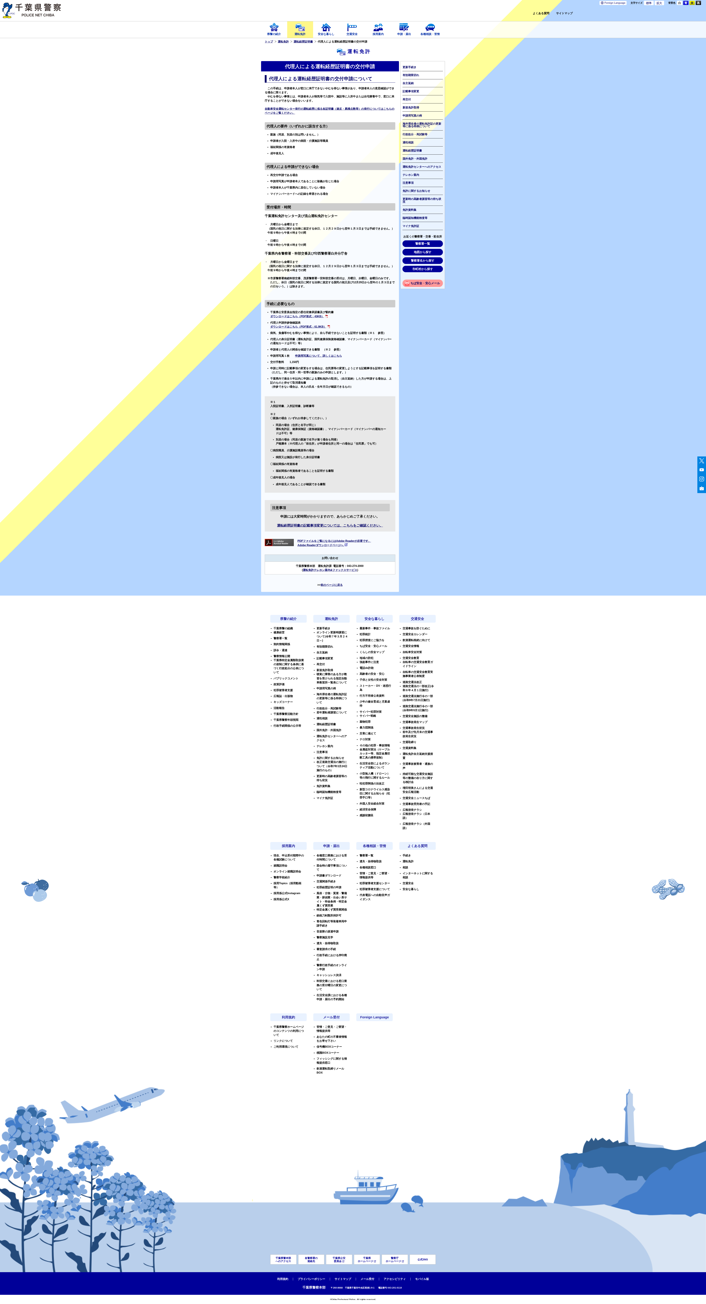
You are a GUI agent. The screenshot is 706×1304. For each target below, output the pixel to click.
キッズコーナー (283, 701)
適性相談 (408, 142)
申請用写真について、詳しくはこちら (318, 355)
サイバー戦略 (368, 715)
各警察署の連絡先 (311, 1260)
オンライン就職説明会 (287, 871)
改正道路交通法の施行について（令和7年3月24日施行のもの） (332, 766)
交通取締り (409, 742)
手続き (407, 855)
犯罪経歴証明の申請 (329, 887)
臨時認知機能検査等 (415, 217)
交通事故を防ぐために (416, 628)
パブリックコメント (286, 678)
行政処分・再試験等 (415, 134)
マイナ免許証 (411, 226)
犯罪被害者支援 (283, 690)
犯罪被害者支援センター (375, 883)
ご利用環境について (286, 1046)
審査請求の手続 (326, 949)
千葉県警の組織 (283, 628)
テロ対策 (365, 739)
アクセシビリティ (395, 1278)
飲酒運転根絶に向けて (416, 640)
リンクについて (283, 1040)
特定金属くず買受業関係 (332, 909)
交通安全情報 (411, 646)
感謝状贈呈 (366, 815)
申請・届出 (404, 34)
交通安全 (352, 34)
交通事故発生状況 (414, 727)
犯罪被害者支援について (375, 889)
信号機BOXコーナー (329, 1046)
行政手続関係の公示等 (287, 725)
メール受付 (331, 1017)
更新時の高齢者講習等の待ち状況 (422, 200)
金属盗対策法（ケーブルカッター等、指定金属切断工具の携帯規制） (375, 753)
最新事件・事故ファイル (375, 628)
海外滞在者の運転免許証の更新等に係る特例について (422, 125)
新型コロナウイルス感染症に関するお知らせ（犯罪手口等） (375, 793)
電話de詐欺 (367, 667)
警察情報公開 (282, 656)
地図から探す (423, 252)
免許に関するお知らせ (416, 190)
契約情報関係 (282, 644)
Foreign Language (374, 1017)
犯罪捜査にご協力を (372, 640)
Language (615, 2)
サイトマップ (564, 13)
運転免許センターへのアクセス (422, 166)
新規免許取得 (411, 107)
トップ (269, 41)
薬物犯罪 (365, 721)
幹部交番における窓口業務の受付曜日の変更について (332, 985)
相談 (405, 867)
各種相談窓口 (368, 867)
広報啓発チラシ (412, 809)
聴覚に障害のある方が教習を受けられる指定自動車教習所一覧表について (332, 678)
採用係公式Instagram (287, 893)
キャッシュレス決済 (329, 975)
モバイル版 (422, 1278)
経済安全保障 (368, 809)
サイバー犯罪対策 (371, 711)
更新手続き (409, 67)
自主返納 (408, 83)
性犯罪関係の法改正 (372, 783)
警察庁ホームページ (393, 1260)
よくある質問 (541, 13)
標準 (649, 3)
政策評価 (279, 684)
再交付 (407, 99)
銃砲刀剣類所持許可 (329, 915)
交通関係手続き (326, 881)
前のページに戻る (332, 584)
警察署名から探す (422, 260)
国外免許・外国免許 (415, 158)
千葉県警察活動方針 (286, 713)
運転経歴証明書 (303, 41)
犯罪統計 (365, 634)
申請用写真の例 (412, 115)
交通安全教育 (411, 658)
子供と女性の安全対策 (373, 679)
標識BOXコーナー (328, 1052)
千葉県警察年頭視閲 (286, 719)
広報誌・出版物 (283, 696)
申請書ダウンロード (329, 875)
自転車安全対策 (412, 652)
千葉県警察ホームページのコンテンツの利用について (289, 1030)
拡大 (659, 3)
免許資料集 (409, 209)
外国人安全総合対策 (372, 803)
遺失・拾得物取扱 (328, 943)
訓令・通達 (280, 650)
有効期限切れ (411, 75)
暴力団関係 (366, 727)
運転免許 (300, 34)
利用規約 (288, 1017)
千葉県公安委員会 (339, 1260)
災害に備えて (368, 733)
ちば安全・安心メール (425, 283)
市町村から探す (422, 269)
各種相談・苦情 (430, 34)
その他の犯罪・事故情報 (375, 745)
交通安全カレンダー (415, 634)
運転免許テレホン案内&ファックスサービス (330, 570)
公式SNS (423, 1259)
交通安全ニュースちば (416, 798)
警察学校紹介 (282, 877)
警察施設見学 (325, 937)
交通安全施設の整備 (415, 716)
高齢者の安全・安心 (372, 673)
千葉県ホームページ (365, 1260)
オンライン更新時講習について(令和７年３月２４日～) (332, 636)
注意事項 (408, 182)
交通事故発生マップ (415, 722)
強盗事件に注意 (369, 662)
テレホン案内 (411, 174)
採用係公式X (281, 899)
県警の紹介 (274, 34)
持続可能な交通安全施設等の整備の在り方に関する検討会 (418, 778)
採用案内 (378, 34)
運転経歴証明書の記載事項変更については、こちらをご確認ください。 (330, 525)
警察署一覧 (422, 243)
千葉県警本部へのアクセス (283, 1260)
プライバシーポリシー (311, 1278)
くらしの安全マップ (372, 652)
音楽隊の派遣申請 (328, 931)
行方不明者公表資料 (372, 695)
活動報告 (279, 708)
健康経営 (279, 632)
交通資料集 (409, 748)
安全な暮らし (326, 34)
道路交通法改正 (412, 682)
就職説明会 (280, 865)
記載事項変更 (411, 91)
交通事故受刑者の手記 (416, 803)
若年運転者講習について (332, 712)
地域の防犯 (366, 658)
